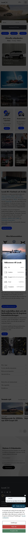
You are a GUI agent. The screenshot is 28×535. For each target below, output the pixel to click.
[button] (19, 506)
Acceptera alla (14, 531)
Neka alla (14, 526)
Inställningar (14, 522)
